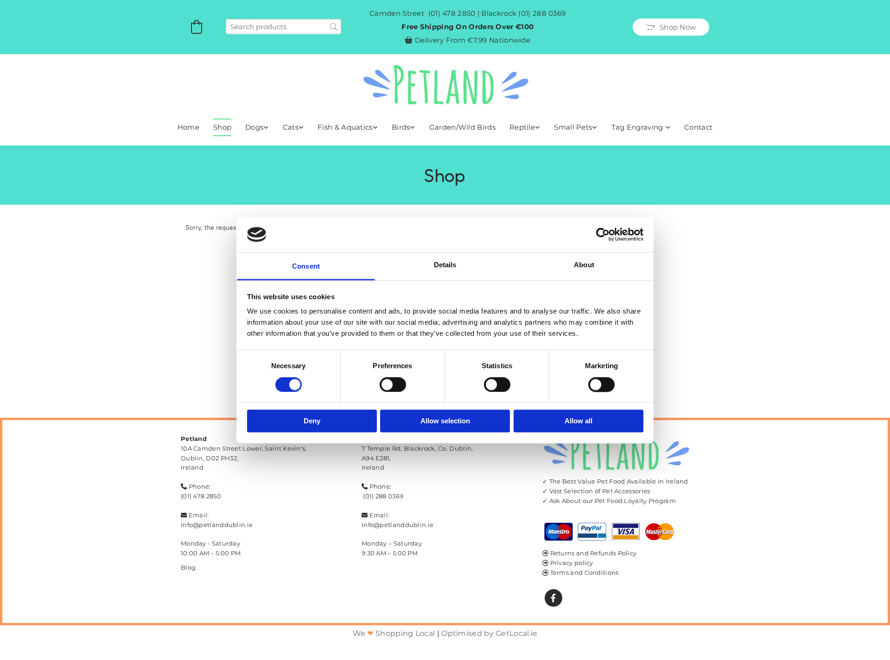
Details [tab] (445, 265)
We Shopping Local (394, 633)
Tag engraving (638, 127)
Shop (222, 127)
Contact (698, 127)
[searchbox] (283, 26)
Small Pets (573, 127)
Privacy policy (571, 562)
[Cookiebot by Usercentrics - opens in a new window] (602, 234)
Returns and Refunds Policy (593, 553)
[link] (257, 127)
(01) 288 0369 (542, 13)
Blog (188, 567)
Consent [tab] (306, 266)
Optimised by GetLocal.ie (489, 633)
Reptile (522, 127)
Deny (312, 421)
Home (188, 127)
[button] (671, 27)
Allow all (578, 421)
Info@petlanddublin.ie (217, 524)
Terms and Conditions (584, 572)
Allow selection (445, 421)
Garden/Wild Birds (462, 127)
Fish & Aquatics (345, 127)
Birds (401, 127)
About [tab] (584, 265)
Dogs (254, 127)
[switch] (393, 384)
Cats (291, 127)
